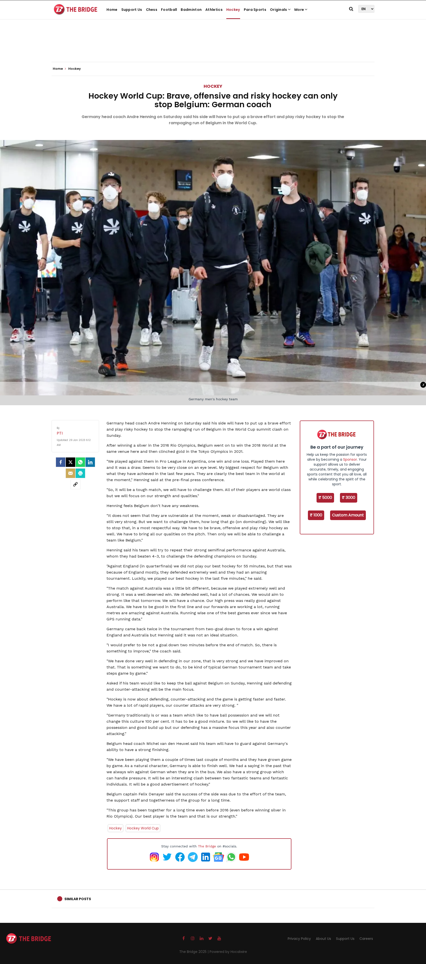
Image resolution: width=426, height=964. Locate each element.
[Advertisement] (213, 47)
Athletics (214, 9)
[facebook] (61, 462)
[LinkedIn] (90, 462)
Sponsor (350, 459)
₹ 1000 (316, 515)
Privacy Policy (299, 938)
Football (169, 9)
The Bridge (207, 846)
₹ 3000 (348, 497)
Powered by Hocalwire (228, 951)
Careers (366, 938)
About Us (323, 938)
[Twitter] (70, 462)
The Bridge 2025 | (194, 951)
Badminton (191, 9)
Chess (152, 9)
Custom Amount (348, 515)
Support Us (131, 9)
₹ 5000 (325, 497)
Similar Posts (77, 898)
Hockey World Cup (143, 828)
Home (111, 9)
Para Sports (255, 9)
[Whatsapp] (80, 462)
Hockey (233, 9)
